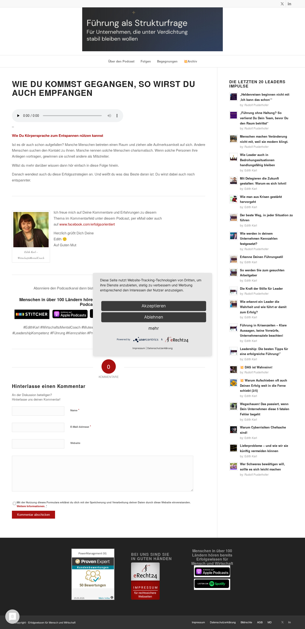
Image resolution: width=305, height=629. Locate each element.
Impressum (138, 348)
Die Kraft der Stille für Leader (261, 288)
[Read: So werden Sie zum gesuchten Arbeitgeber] (233, 272)
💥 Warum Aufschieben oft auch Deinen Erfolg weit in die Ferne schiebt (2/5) (263, 385)
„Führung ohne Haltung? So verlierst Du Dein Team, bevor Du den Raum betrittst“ (264, 118)
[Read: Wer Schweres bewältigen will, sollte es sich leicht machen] (233, 466)
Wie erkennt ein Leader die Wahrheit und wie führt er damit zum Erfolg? (263, 306)
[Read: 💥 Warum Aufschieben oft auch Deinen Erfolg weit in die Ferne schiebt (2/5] (233, 382)
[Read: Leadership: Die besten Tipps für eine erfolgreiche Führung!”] (233, 351)
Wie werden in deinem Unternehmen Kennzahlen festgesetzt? (259, 238)
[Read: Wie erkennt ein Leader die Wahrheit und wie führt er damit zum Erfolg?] (233, 304)
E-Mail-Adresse (80, 426)
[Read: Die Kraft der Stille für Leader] (233, 291)
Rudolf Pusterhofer (256, 105)
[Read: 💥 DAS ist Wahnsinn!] (233, 369)
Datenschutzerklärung (160, 348)
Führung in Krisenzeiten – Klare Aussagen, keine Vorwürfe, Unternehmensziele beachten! (263, 330)
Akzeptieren (154, 305)
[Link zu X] (282, 3)
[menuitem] (121, 61)
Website (75, 443)
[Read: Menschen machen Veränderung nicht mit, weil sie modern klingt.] (233, 138)
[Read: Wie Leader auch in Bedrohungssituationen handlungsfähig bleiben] (233, 157)
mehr (153, 328)
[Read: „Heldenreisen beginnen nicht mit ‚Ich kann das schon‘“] (233, 97)
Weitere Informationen (31, 506)
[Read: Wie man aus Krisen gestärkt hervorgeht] (233, 199)
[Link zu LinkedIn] (289, 3)
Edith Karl (250, 170)
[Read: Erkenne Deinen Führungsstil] (233, 259)
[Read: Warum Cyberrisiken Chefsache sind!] (233, 429)
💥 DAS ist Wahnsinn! (256, 367)
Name (74, 410)
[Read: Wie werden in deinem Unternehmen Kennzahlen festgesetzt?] (233, 236)
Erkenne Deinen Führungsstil (261, 257)
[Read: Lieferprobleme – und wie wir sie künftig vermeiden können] (233, 448)
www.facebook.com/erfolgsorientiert (87, 224)
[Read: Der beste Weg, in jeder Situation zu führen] (233, 217)
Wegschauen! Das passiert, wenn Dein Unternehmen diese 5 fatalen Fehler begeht (264, 409)
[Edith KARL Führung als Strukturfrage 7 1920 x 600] (152, 31)
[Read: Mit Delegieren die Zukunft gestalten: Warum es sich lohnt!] (233, 180)
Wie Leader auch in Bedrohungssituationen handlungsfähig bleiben (257, 160)
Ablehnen (153, 317)
